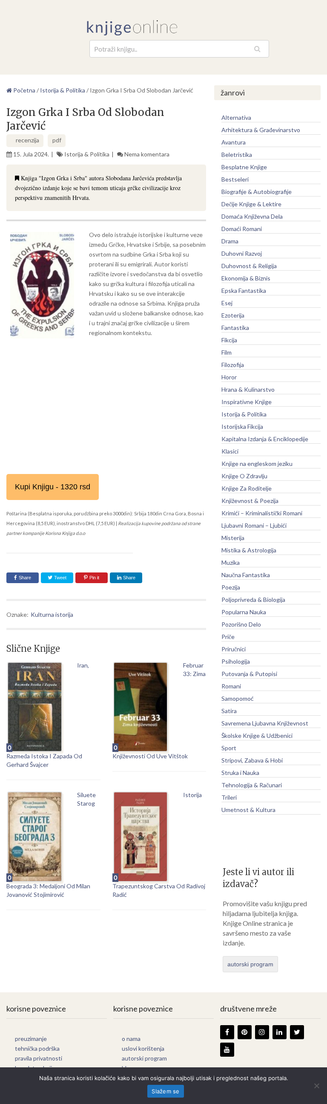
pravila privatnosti (38, 1058)
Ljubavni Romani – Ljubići (254, 525)
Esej (226, 302)
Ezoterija (232, 315)
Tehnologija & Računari (251, 785)
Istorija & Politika (86, 154)
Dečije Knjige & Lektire (251, 204)
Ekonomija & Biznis (245, 278)
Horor (229, 377)
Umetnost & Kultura (248, 809)
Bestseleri (235, 179)
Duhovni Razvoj (241, 253)
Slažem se (165, 1091)
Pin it (94, 577)
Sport (228, 747)
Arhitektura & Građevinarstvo (260, 129)
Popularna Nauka (243, 612)
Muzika (230, 562)
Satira (229, 710)
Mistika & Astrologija (248, 550)
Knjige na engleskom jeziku (257, 463)
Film (226, 352)
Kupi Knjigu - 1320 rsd (52, 487)
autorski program (250, 964)
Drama (229, 241)
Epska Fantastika (243, 290)
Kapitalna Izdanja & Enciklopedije (264, 438)
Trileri (229, 797)
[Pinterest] (245, 1032)
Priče (228, 636)
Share (25, 577)
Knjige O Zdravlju (244, 476)
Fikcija (229, 340)
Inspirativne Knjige (246, 401)
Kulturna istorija (52, 614)
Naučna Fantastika (245, 574)
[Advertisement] (106, 405)
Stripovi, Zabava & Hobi (252, 760)
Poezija (230, 587)
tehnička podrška (37, 1048)
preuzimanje (31, 1038)
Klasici (229, 451)
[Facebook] (227, 1032)
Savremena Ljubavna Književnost (264, 723)
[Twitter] (297, 1032)
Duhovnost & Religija (249, 265)
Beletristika (236, 154)
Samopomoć (237, 698)
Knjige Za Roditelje (246, 488)
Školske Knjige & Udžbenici (257, 735)
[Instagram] (262, 1032)
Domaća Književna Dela (252, 216)
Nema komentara (146, 154)
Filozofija (232, 364)
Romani (231, 686)
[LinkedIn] (279, 1032)
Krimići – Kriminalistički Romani (261, 513)
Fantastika (235, 327)
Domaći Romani (241, 228)
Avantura (233, 142)
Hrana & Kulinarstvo (248, 389)
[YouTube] (227, 1050)
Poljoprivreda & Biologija (253, 599)
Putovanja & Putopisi (249, 673)
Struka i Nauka (240, 772)
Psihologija (235, 661)
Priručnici (233, 649)
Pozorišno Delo (241, 624)
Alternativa (236, 117)
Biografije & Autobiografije (256, 191)
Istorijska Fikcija (242, 426)
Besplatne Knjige (244, 167)
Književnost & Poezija (249, 500)
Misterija (232, 537)
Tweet (59, 577)
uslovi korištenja (143, 1048)
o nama (131, 1038)
